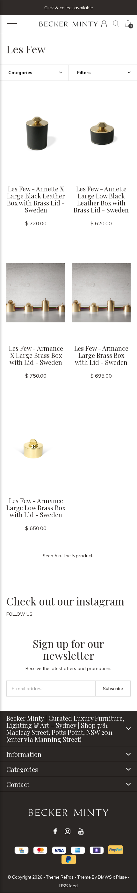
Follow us (19, 614)
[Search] (116, 23)
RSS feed (68, 885)
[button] (11, 23)
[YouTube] (81, 831)
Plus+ (121, 877)
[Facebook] (55, 831)
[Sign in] (104, 23)
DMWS (105, 877)
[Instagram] (67, 831)
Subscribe (113, 688)
